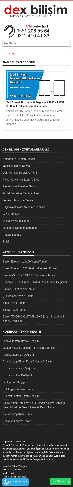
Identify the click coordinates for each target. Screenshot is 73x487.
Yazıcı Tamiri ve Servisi (16, 165)
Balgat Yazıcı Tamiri (14, 309)
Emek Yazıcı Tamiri (14, 302)
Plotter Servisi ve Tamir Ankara (21, 179)
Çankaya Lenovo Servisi (17, 421)
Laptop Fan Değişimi (15, 382)
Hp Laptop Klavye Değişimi (19, 368)
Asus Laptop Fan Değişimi (18, 354)
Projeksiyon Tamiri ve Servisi (20, 186)
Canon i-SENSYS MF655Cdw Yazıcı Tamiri (29, 275)
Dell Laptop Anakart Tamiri (18, 389)
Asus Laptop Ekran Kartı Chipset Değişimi (28, 361)
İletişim (7, 241)
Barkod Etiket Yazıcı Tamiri (19, 289)
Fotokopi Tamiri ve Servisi (18, 200)
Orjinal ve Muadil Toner (16, 220)
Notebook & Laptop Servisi (19, 158)
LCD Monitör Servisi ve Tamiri (20, 172)
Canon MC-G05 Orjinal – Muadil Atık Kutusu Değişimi (35, 282)
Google (36, 459)
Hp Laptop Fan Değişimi (17, 375)
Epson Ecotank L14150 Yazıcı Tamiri (25, 261)
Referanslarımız (12, 234)
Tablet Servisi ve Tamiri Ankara (21, 193)
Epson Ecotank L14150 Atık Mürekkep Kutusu (30, 268)
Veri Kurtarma (11, 214)
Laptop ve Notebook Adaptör (20, 227)
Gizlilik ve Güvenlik (12, 469)
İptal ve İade (9, 473)
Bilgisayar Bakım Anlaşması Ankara (24, 207)
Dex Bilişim (10, 53)
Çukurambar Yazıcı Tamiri (18, 296)
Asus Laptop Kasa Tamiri (18, 414)
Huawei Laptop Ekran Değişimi (21, 396)
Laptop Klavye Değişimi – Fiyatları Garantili (29, 347)
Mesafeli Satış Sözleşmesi (16, 466)
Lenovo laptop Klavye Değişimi (21, 341)
